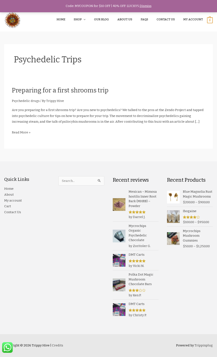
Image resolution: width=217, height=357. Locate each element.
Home (9, 189)
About (9, 194)
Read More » (21, 133)
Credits (57, 345)
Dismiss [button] (146, 6)
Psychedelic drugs (26, 101)
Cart (7, 206)
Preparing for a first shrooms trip (60, 90)
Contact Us (12, 212)
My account (13, 200)
